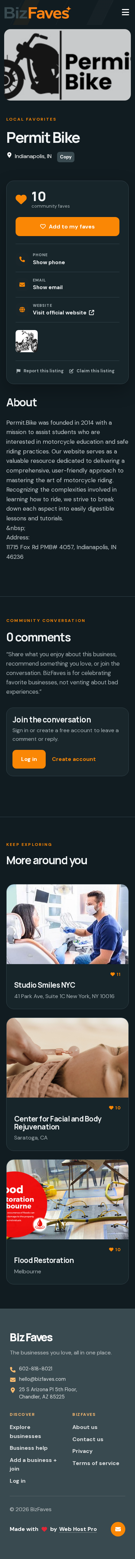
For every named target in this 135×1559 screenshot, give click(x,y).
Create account (74, 759)
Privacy (82, 1451)
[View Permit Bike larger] (27, 341)
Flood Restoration (44, 1260)
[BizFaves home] (38, 12)
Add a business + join (33, 1464)
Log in (29, 759)
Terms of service (95, 1463)
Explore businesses (25, 1431)
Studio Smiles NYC (44, 985)
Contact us (88, 1439)
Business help (29, 1448)
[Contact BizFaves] (118, 1529)
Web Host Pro (78, 1529)
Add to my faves (71, 226)
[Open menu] (125, 12)
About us (85, 1427)
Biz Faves (31, 1337)
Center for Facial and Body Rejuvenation (57, 1123)
